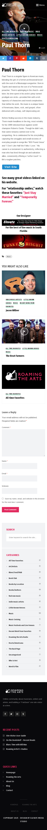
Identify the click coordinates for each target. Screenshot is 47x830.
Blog (8, 786)
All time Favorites (15, 397)
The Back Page (14, 649)
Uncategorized (15, 655)
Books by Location (16, 584)
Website (5, 486)
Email (4, 474)
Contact (9, 790)
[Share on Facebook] (10, 58)
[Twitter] (3, 58)
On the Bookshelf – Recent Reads (20, 740)
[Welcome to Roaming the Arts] (9, 5)
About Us (10, 781)
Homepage (10, 772)
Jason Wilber (12, 310)
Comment (6, 427)
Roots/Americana (10, 38)
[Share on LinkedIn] (30, 58)
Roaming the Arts (13, 777)
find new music (27, 31)
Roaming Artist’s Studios (17, 749)
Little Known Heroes (26, 35)
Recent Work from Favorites (20, 631)
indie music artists (14, 299)
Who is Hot (13, 660)
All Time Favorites (10, 31)
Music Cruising (14, 619)
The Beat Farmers (15, 355)
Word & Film (13, 666)
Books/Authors (15, 590)
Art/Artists (13, 566)
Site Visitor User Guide (16, 736)
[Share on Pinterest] (16, 58)
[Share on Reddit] (23, 58)
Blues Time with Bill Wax (16, 744)
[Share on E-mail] (43, 58)
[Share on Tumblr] (37, 58)
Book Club (13, 578)
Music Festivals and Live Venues (21, 625)
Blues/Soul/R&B (15, 572)
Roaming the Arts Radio (18, 637)
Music (40, 35)
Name (5, 461)
